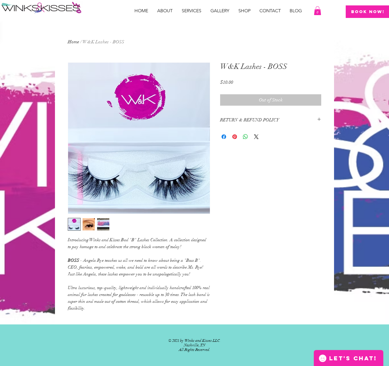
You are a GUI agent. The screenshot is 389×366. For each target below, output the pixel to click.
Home (73, 42)
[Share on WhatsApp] (245, 136)
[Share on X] (256, 136)
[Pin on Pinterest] (234, 136)
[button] (317, 10)
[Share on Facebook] (223, 136)
